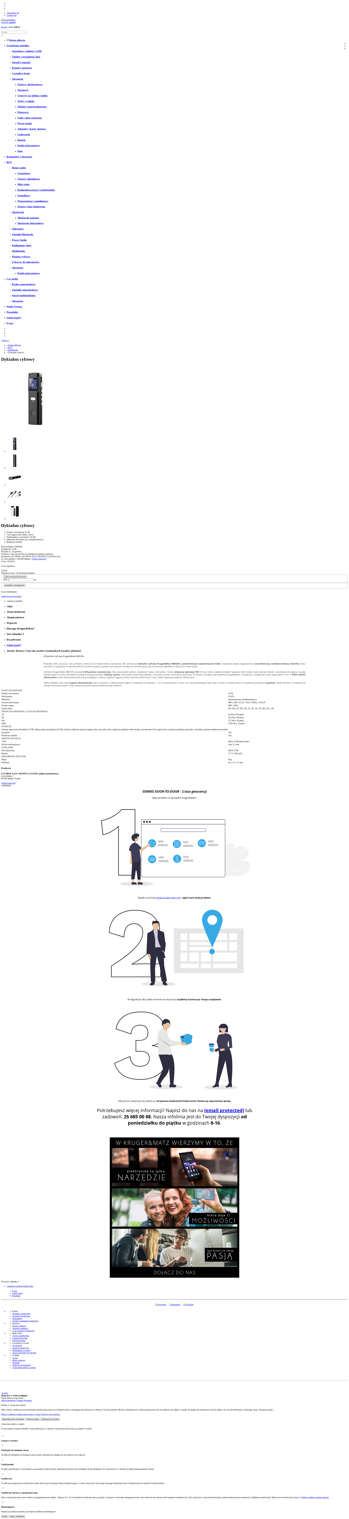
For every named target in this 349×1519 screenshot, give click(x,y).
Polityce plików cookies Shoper (315, 1497)
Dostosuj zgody (33, 1419)
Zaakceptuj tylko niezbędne (13, 1419)
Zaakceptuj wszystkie (50, 1419)
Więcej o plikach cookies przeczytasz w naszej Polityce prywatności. (30, 1414)
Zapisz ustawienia (17, 1516)
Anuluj (4, 1516)
